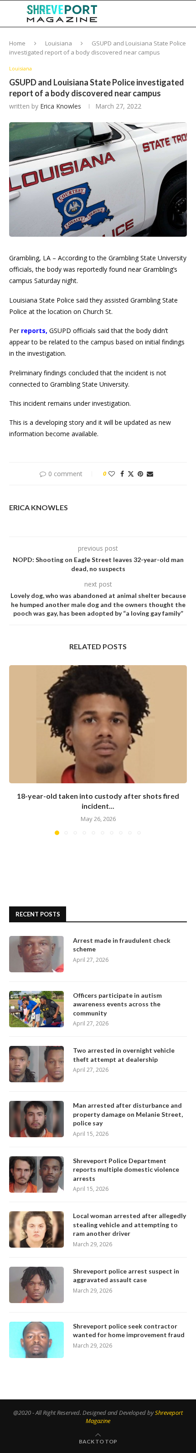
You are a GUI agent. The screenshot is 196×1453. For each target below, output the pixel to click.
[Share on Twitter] (131, 473)
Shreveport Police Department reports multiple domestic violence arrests (126, 1169)
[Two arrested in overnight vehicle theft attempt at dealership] (36, 1064)
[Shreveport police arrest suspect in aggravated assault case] (36, 1285)
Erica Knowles (60, 106)
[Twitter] (135, 13)
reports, (34, 330)
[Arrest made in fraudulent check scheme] (36, 954)
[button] (17, 749)
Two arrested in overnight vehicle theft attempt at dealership (124, 1054)
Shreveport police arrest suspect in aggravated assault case (126, 1275)
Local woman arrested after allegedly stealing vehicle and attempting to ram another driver (129, 1224)
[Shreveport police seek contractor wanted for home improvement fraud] (36, 1340)
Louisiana (58, 43)
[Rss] (173, 13)
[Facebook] (126, 13)
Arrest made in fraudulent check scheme (121, 944)
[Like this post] (111, 473)
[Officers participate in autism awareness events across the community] (36, 1009)
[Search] (186, 13)
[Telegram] (164, 13)
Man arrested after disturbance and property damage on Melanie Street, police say (128, 1114)
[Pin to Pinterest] (140, 473)
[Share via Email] (150, 473)
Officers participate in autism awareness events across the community (117, 1004)
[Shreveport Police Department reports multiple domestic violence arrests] (36, 1174)
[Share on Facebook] (122, 473)
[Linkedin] (144, 13)
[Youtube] (154, 13)
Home (17, 43)
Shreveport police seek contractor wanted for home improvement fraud (129, 1330)
